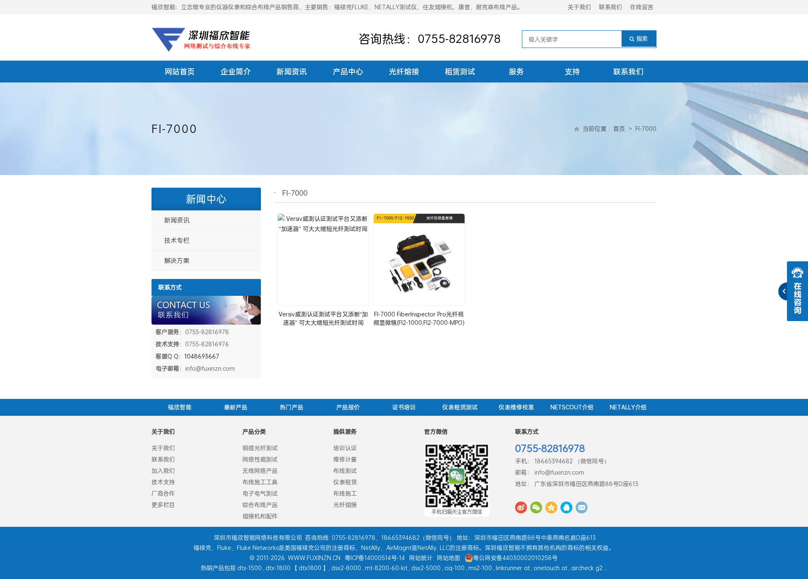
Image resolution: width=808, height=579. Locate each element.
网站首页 (180, 71)
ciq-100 (454, 568)
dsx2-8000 (346, 568)
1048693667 (201, 356)
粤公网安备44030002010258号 (515, 558)
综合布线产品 (260, 505)
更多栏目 (163, 505)
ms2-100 (480, 568)
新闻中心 (206, 199)
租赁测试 (460, 71)
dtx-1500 (249, 568)
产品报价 (348, 407)
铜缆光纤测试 (260, 448)
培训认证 (345, 448)
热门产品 (291, 407)
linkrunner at (513, 568)
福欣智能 (179, 407)
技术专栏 (176, 240)
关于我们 (579, 7)
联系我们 (610, 7)
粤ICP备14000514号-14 (375, 558)
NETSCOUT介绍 (572, 407)
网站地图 (448, 558)
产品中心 (348, 71)
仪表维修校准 (516, 407)
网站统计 (421, 558)
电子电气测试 (260, 493)
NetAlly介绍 (628, 407)
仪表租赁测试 (460, 407)
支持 (572, 71)
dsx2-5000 (426, 568)
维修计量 (345, 459)
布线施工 (345, 493)
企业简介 (236, 71)
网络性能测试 (260, 459)
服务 (516, 71)
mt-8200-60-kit (386, 568)
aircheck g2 (587, 568)
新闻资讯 (291, 71)
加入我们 (163, 471)
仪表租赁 (345, 482)
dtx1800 (310, 568)
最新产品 (235, 407)
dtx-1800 (278, 568)
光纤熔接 (404, 71)
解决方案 (176, 260)
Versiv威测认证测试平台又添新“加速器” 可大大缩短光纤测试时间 (323, 318)
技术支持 (163, 482)
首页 (619, 129)
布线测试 (345, 471)
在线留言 (642, 7)
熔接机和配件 (260, 516)
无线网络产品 (260, 471)
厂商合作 (163, 493)
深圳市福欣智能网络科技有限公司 (258, 538)
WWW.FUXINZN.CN (314, 558)
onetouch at (550, 568)
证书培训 (404, 407)
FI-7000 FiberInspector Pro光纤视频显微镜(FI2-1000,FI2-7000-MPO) (419, 318)
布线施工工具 (260, 482)
